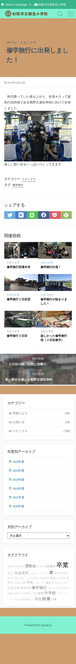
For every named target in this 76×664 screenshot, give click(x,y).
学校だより (41, 413)
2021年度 (18, 497)
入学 (16, 588)
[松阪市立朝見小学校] (27, 13)
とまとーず (39, 583)
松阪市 (51, 566)
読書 (54, 599)
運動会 (30, 565)
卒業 (62, 565)
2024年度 (18, 470)
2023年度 (18, 479)
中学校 (50, 592)
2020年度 (18, 506)
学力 (50, 588)
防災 (38, 599)
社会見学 (21, 573)
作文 (65, 583)
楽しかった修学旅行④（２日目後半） (54, 338)
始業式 (17, 583)
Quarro (46, 625)
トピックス (28, 42)
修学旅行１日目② (18, 299)
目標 (35, 593)
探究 (24, 583)
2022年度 (18, 488)
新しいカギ (26, 578)
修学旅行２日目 (17, 335)
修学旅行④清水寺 (18, 267)
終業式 (36, 578)
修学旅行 (17, 185)
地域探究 (44, 578)
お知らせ (41, 422)
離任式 (18, 593)
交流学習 (41, 566)
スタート (57, 582)
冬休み (10, 578)
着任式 (10, 573)
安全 (41, 593)
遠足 (48, 582)
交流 (10, 588)
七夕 (32, 599)
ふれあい (33, 573)
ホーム (11, 42)
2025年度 (18, 462)
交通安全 (27, 593)
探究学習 (25, 588)
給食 (46, 598)
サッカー (43, 573)
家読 (17, 578)
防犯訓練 (24, 599)
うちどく (61, 593)
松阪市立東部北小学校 (52, 4)
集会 (53, 578)
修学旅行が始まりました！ (54, 301)
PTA (30, 582)
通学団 (10, 566)
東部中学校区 (61, 573)
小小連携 (60, 578)
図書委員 (19, 566)
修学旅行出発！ (51, 267)
